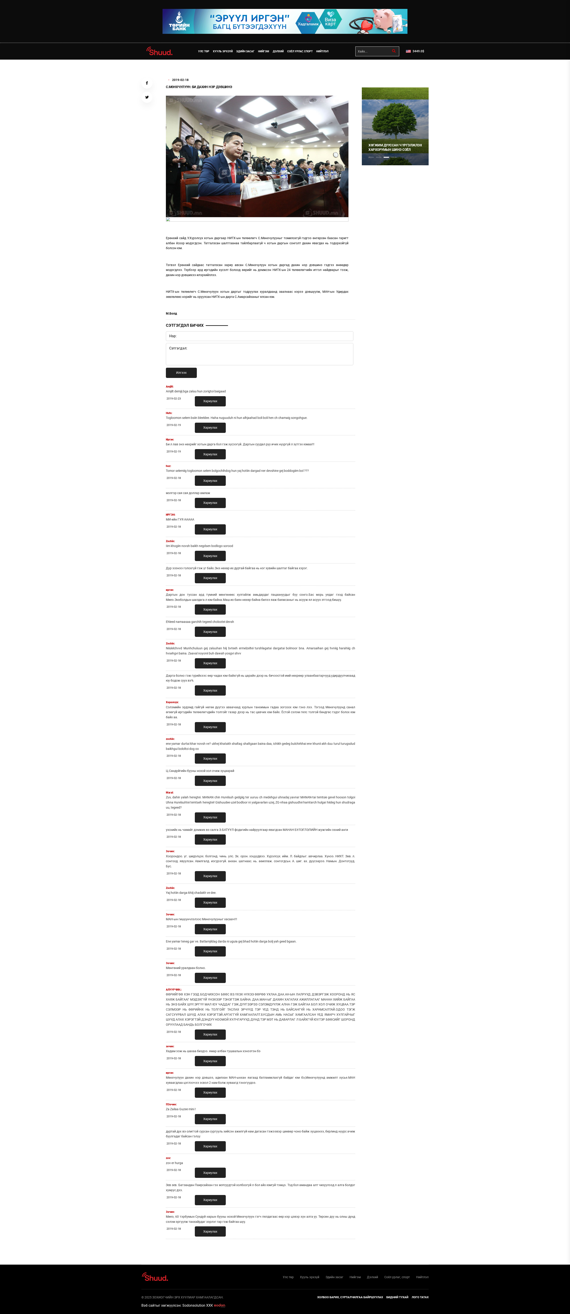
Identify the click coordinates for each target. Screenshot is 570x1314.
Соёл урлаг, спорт (300, 51)
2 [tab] (378, 157)
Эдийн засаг (245, 51)
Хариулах (210, 401)
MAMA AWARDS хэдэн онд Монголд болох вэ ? (392, 147)
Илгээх (181, 372)
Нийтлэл (322, 51)
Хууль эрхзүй (223, 51)
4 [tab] (394, 157)
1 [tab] (371, 69)
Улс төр (203, 51)
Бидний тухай (397, 1297)
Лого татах (420, 1297)
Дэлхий (278, 51)
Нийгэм (263, 51)
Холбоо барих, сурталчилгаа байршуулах (350, 1297)
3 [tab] (386, 157)
